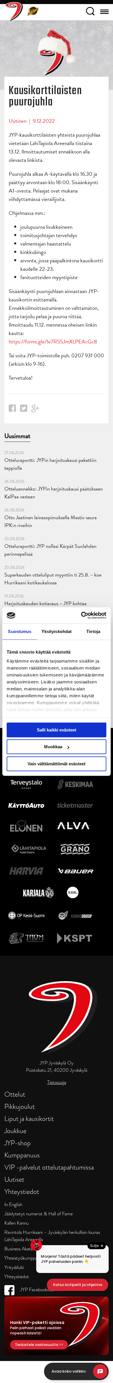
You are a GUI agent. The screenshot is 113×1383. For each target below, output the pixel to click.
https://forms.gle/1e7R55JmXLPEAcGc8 (53, 341)
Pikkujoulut (19, 1106)
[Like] (12, 410)
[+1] (35, 410)
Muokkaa (53, 746)
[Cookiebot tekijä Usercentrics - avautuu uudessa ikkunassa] (81, 615)
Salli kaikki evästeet (56, 729)
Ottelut (14, 1094)
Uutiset (14, 1179)
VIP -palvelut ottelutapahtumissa (49, 1167)
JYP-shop (17, 1143)
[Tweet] (23, 410)
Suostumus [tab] (19, 631)
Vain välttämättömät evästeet (56, 763)
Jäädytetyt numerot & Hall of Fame (38, 1213)
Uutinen (17, 121)
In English (13, 1204)
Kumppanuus (22, 1155)
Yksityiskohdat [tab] (56, 631)
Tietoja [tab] (93, 631)
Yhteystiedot (21, 1191)
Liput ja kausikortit (29, 1118)
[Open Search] (90, 12)
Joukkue (15, 1131)
